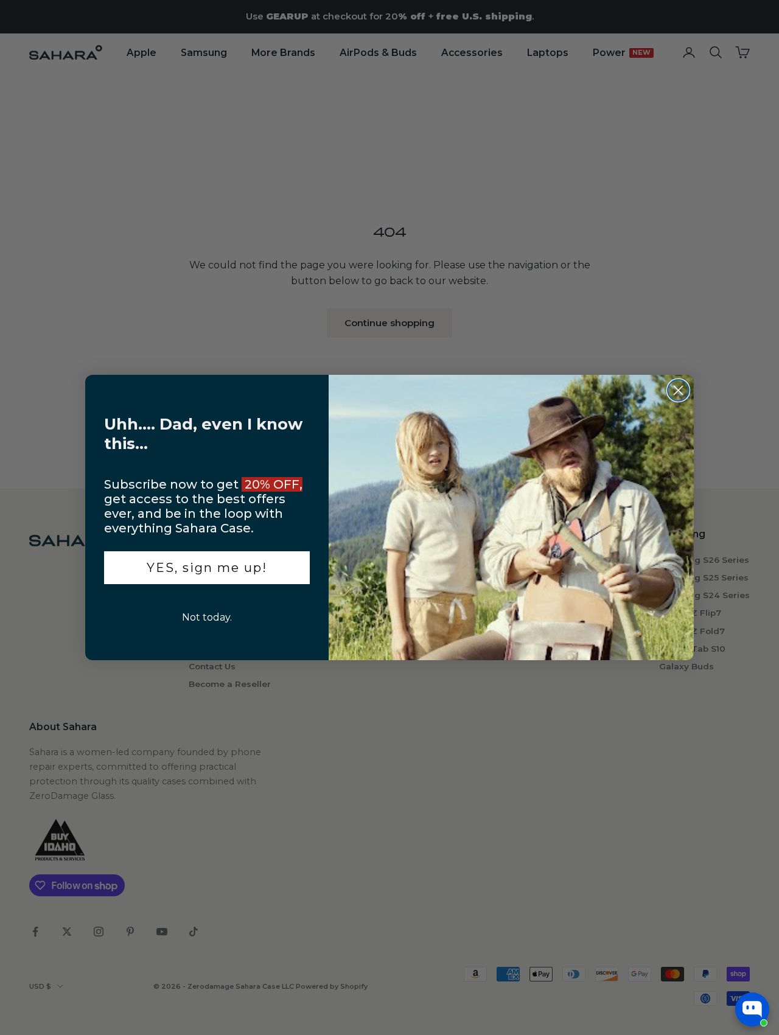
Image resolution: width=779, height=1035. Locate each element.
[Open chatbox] (752, 1009)
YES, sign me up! (207, 567)
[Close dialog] (678, 390)
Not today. (207, 617)
